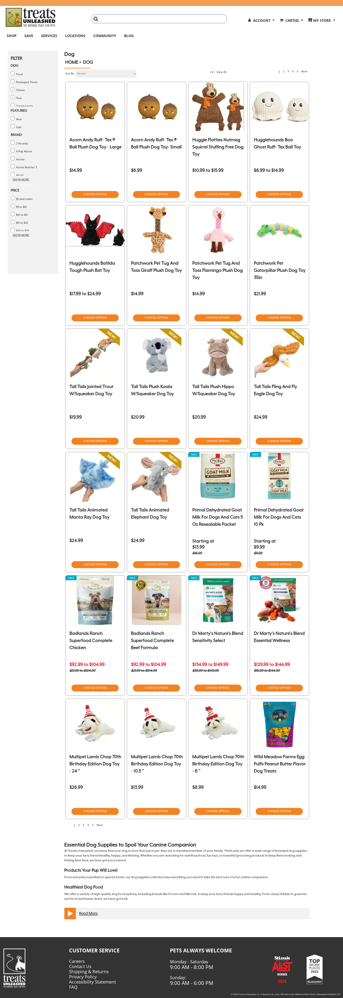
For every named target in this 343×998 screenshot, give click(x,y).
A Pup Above (23, 151)
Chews (20, 90)
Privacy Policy (83, 976)
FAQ (73, 987)
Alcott (19, 175)
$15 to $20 (21, 223)
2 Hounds (21, 143)
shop (11, 35)
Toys (18, 98)
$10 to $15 (21, 215)
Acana (19, 159)
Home (71, 62)
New (18, 119)
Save (28, 35)
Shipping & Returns (89, 971)
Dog (88, 62)
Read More (88, 913)
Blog (129, 35)
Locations (75, 35)
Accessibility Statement (92, 981)
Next (304, 71)
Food (19, 74)
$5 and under (24, 199)
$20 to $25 (22, 230)
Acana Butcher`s (26, 167)
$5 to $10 (21, 207)
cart (292, 20)
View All (221, 72)
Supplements (24, 106)
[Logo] (20, 968)
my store (322, 20)
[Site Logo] (46, 17)
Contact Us (80, 966)
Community (104, 35)
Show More (21, 179)
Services (49, 35)
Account (261, 20)
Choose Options (95, 194)
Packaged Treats (26, 82)
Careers (77, 961)
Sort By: (70, 73)
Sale (18, 127)
